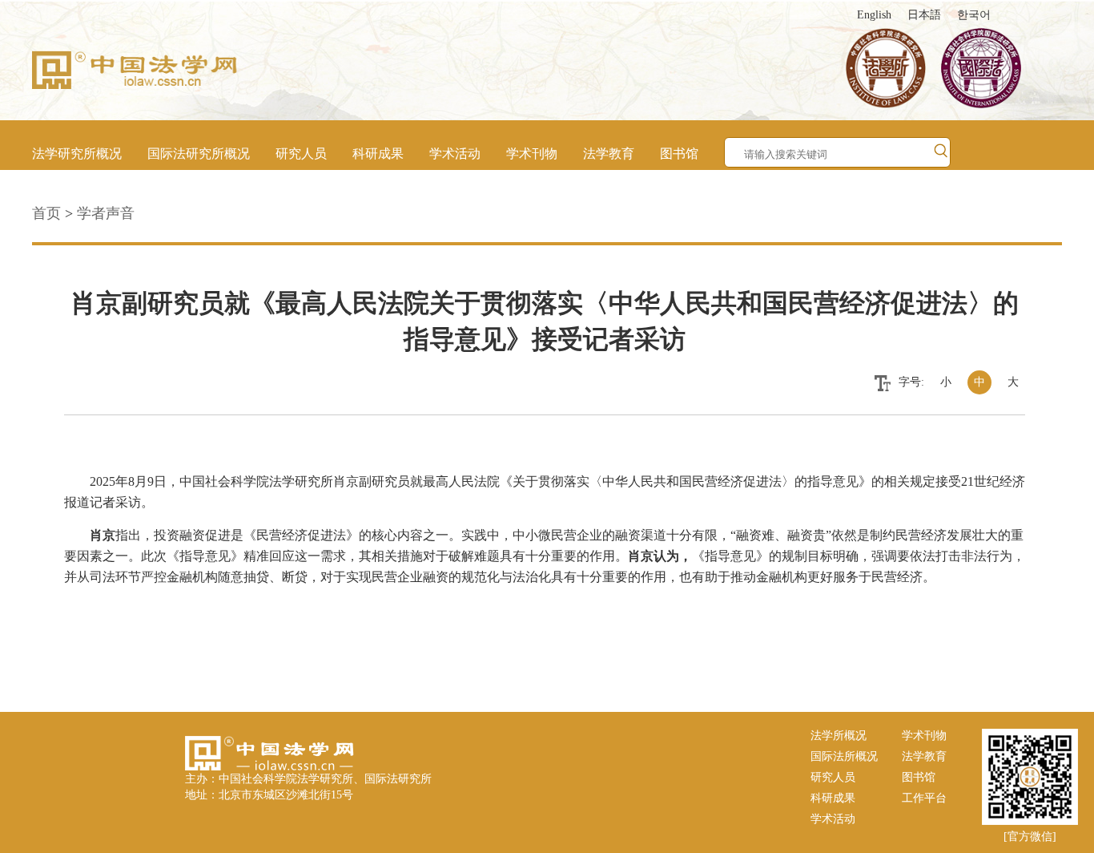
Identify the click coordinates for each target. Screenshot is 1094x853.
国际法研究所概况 (198, 153)
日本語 (924, 15)
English (874, 15)
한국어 (974, 15)
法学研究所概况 (77, 153)
